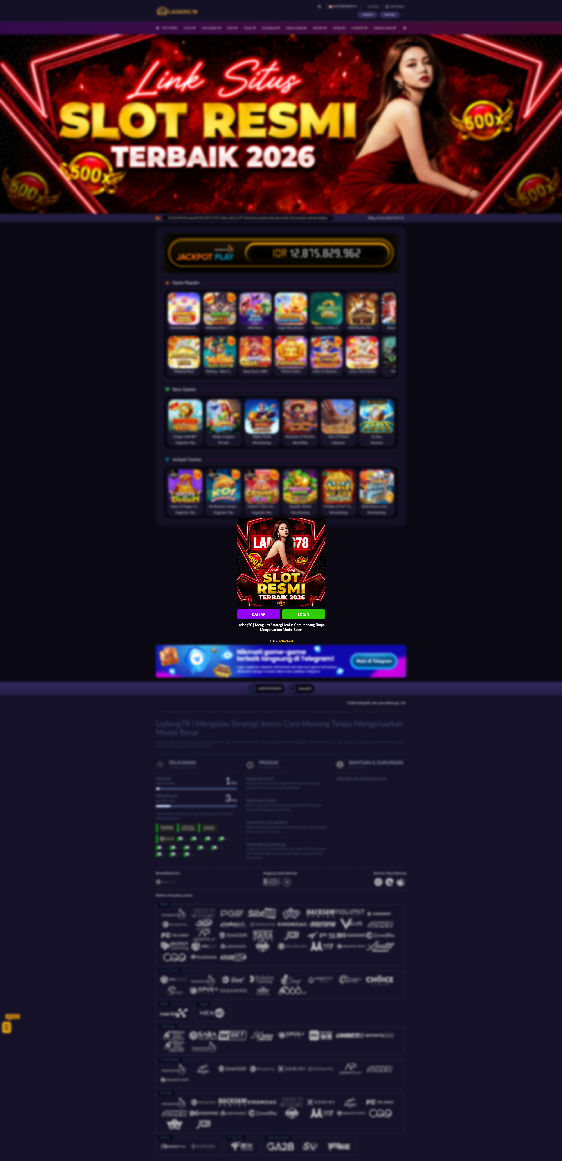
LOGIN (303, 614)
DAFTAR (258, 614)
